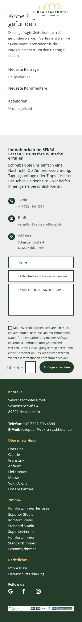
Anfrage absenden (57, 367)
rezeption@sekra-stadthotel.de (40, 224)
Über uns (15, 448)
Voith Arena (17, 483)
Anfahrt (14, 465)
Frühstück (16, 460)
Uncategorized (20, 108)
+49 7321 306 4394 (31, 206)
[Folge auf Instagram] (38, 591)
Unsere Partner (20, 489)
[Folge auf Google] (10, 591)
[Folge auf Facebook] (23, 591)
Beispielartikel (19, 76)
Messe (13, 477)
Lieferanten (17, 471)
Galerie (14, 454)
